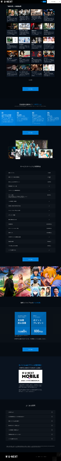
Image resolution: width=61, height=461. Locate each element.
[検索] (41, 1)
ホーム (36, 456)
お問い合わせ (45, 456)
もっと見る (30, 79)
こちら (20, 197)
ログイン (44, 1)
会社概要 (39, 456)
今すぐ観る (53, 1)
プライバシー (41, 456)
